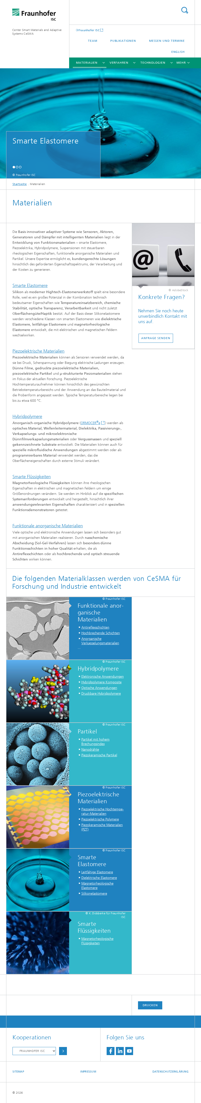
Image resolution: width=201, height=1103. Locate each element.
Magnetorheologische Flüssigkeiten (97, 941)
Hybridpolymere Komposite (101, 682)
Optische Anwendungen (99, 688)
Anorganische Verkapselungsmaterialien (100, 641)
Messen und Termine (167, 41)
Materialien (87, 62)
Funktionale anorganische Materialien (48, 526)
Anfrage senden (155, 338)
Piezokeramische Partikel (99, 755)
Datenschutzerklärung (170, 1071)
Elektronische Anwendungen (102, 676)
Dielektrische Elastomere (99, 878)
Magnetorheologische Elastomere (97, 885)
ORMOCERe (90, 423)
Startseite (20, 184)
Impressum (88, 1071)
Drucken (150, 1005)
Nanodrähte (90, 749)
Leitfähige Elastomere (97, 872)
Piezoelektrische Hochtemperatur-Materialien (102, 811)
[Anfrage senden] (163, 255)
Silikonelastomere (94, 893)
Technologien (152, 62)
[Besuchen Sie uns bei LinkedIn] (120, 1051)
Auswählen (63, 1051)
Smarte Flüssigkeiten (32, 476)
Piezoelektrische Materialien (38, 351)
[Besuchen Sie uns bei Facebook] (110, 1051)
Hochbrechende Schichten (100, 633)
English (178, 52)
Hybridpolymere (27, 416)
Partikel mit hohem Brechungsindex (95, 741)
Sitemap (18, 1071)
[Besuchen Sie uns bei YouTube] (129, 1051)
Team (92, 41)
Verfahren (119, 62)
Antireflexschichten (95, 627)
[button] (13, 167)
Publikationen (123, 41)
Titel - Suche (184, 10)
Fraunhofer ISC (89, 30)
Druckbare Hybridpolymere (101, 693)
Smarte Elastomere (30, 285)
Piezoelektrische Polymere (100, 819)
